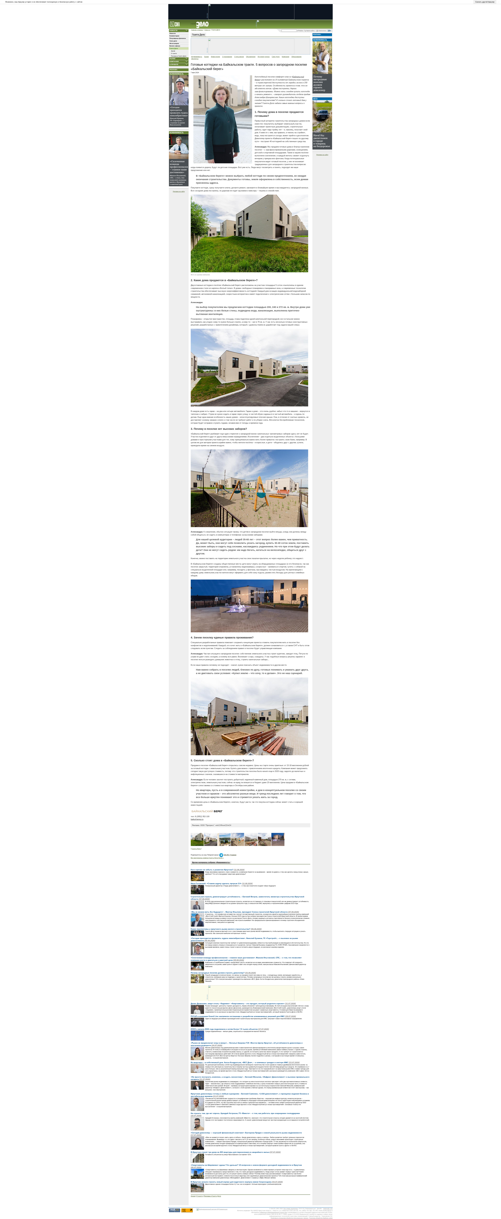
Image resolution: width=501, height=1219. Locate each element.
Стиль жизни (239, 57)
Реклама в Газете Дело (178, 56)
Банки (206, 57)
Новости (207, 30)
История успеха (264, 57)
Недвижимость (176, 74)
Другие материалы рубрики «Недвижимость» (211, 862)
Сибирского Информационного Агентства (273, 1212)
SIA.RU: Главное (230, 855)
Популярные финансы (177, 38)
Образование (296, 57)
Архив (173, 51)
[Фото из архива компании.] (250, 271)
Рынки (172, 59)
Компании (174, 61)
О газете (174, 53)
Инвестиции (215, 57)
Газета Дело (173, 48)
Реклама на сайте (179, 191)
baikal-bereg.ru (197, 819)
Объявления (250, 57)
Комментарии (174, 36)
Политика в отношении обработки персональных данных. (290, 1218)
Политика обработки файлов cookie (321, 1218)
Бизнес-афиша (174, 46)
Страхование (227, 57)
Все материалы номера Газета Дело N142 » (207, 858)
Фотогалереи (174, 43)
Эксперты (194, 59)
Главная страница (197, 30)
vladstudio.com (328, 1208)
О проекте (173, 64)
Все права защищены (291, 1208)
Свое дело (173, 41)
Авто (315, 99)
